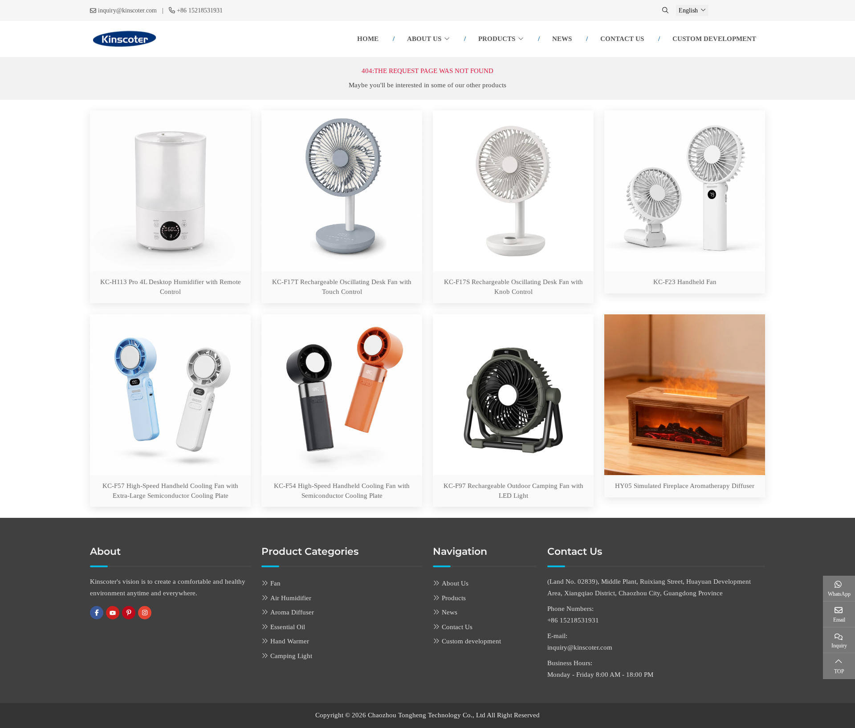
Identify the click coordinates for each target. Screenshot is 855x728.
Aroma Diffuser (292, 612)
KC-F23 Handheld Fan (685, 281)
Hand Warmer (289, 641)
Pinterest (128, 612)
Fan (275, 583)
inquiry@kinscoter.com (127, 10)
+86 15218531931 (200, 10)
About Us (424, 38)
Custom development (714, 38)
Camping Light (291, 655)
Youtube (112, 612)
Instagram (144, 612)
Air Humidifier (290, 598)
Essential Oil (287, 626)
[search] (666, 10)
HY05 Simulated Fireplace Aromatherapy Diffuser (684, 485)
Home (368, 38)
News (562, 38)
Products (496, 38)
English (688, 10)
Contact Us (622, 38)
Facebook (96, 612)
